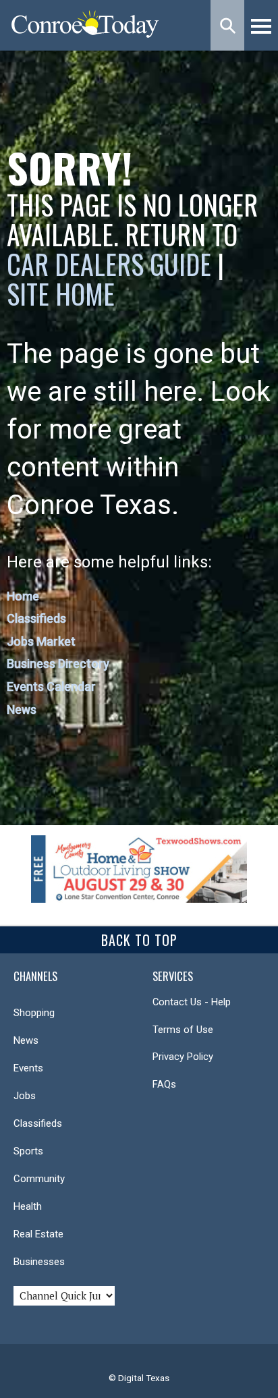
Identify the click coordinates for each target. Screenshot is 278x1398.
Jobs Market (41, 641)
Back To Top (139, 940)
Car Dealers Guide (109, 264)
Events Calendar (51, 686)
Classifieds (36, 618)
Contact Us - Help (191, 1002)
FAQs (164, 1084)
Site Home (61, 293)
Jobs (24, 1096)
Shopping (34, 1013)
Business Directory (58, 663)
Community (39, 1179)
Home (23, 596)
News (21, 709)
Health (27, 1206)
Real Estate (38, 1234)
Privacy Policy (182, 1057)
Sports (28, 1151)
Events (28, 1068)
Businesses (39, 1262)
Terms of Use (182, 1030)
